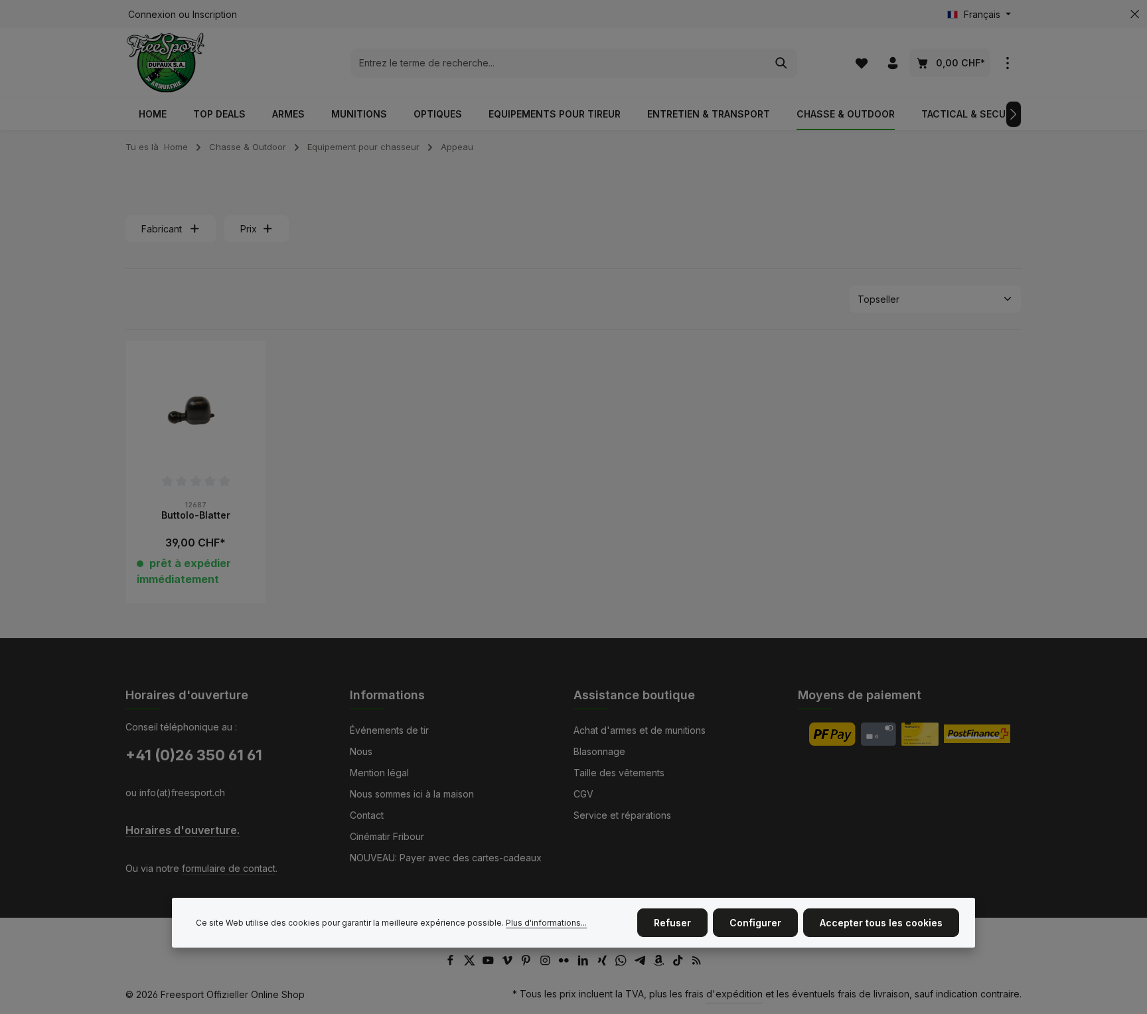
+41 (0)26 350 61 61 (193, 755)
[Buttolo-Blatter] (196, 410)
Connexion (152, 14)
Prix (248, 228)
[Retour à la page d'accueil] (165, 62)
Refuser (672, 922)
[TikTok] (679, 962)
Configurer (755, 922)
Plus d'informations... (546, 923)
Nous (361, 751)
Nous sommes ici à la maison (412, 794)
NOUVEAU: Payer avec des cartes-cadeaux (446, 857)
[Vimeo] (509, 962)
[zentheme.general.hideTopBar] (1134, 14)
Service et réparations (622, 815)
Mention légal (379, 772)
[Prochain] (1014, 114)
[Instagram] (547, 962)
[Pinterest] (527, 962)
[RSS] (696, 962)
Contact (367, 815)
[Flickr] (565, 962)
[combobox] (558, 63)
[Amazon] (660, 962)
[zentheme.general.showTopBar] (1007, 62)
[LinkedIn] (584, 962)
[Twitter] (471, 962)
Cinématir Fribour (387, 836)
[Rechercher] (781, 63)
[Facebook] (452, 962)
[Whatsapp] (622, 962)
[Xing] (604, 962)
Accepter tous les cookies (881, 922)
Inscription (214, 14)
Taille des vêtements (619, 772)
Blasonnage (599, 751)
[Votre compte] (892, 62)
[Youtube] (490, 962)
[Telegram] (642, 962)
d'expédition (734, 993)
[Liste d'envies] (861, 62)
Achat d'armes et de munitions (640, 730)
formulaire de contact (228, 868)
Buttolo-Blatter (195, 515)
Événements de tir (389, 730)
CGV (583, 794)
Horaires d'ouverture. (182, 830)
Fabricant (161, 228)
